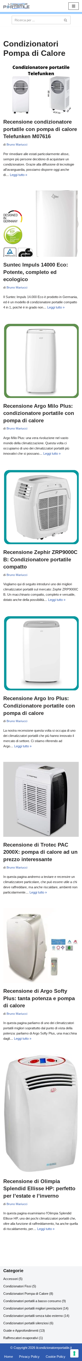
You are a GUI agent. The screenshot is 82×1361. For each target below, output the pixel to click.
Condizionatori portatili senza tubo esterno (33, 1316)
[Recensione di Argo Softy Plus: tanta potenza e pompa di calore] (41, 945)
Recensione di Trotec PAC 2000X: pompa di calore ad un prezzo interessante (40, 852)
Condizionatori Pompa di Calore (25, 1293)
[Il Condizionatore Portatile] (16, 6)
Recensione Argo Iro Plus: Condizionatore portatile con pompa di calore (39, 705)
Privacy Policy (29, 1356)
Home (8, 1356)
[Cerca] (66, 20)
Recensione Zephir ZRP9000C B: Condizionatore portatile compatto (40, 559)
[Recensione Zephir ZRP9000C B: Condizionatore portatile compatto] (41, 506)
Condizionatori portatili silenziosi (26, 1323)
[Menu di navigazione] (73, 6)
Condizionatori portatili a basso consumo (32, 1301)
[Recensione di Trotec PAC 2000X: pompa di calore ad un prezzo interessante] (41, 799)
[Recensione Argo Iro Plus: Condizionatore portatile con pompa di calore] (41, 652)
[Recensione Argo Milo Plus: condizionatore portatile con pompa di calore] (41, 360)
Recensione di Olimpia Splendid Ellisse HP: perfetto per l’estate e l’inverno (39, 1188)
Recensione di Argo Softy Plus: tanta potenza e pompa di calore (39, 998)
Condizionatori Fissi (17, 1286)
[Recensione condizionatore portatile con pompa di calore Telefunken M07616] (41, 89)
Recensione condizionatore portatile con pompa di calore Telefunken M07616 (40, 129)
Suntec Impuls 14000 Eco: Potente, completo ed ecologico (35, 272)
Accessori (10, 1279)
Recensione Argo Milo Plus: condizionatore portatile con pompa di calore (38, 413)
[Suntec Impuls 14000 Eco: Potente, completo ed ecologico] (41, 224)
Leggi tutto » (18, 175)
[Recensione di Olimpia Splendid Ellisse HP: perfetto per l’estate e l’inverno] (41, 1113)
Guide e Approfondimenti (20, 1330)
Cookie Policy (55, 1356)
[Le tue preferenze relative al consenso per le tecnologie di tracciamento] (74, 1353)
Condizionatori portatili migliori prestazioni (32, 1308)
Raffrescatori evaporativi (20, 1338)
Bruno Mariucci (17, 144)
